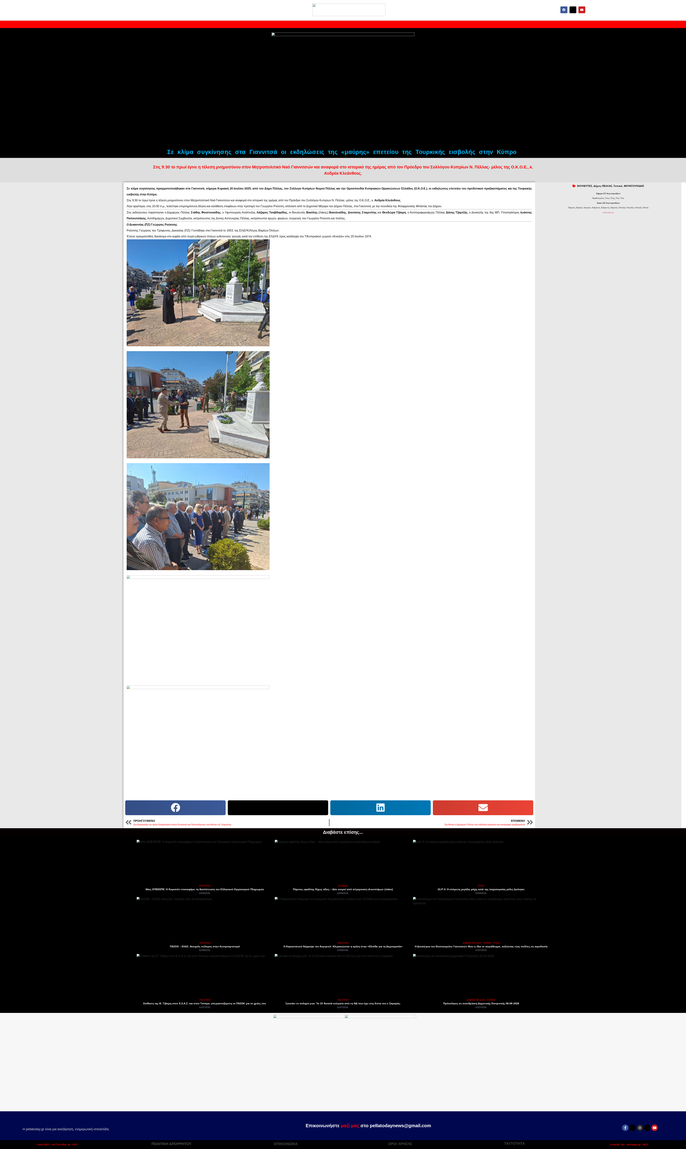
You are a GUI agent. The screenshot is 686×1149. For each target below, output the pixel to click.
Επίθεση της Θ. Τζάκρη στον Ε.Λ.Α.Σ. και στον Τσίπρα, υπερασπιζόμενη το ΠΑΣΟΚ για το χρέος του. (204, 1003)
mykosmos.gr (608, 212)
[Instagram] (640, 1128)
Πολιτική (204, 943)
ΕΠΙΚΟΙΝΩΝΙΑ (286, 1144)
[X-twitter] (573, 9)
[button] (175, 807)
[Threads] (647, 1128)
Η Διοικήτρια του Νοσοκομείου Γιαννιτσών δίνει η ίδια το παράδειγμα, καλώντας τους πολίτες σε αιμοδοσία (481, 946)
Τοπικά (617, 186)
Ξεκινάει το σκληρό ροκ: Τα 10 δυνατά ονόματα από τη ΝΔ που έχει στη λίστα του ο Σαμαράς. (343, 1003)
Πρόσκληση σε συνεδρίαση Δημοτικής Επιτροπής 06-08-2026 (481, 1003)
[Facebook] (563, 9)
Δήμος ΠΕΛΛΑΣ (602, 186)
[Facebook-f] (625, 1128)
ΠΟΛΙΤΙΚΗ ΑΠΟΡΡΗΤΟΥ (171, 1144)
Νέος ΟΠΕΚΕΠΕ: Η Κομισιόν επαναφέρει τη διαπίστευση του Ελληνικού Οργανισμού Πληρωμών (205, 889)
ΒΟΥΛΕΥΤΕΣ (584, 186)
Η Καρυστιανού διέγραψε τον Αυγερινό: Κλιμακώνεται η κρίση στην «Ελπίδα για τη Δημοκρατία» (343, 946)
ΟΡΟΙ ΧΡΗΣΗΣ (400, 1144)
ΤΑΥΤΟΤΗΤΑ (514, 1143)
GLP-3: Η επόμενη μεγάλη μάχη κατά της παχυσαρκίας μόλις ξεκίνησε (481, 889)
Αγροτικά (205, 885)
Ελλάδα (343, 885)
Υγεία (481, 885)
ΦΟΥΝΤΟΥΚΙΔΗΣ (634, 186)
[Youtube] (581, 9)
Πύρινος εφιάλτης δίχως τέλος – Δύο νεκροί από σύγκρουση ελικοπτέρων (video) (343, 889)
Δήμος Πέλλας (472, 943)
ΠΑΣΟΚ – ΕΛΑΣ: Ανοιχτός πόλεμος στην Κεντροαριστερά (205, 946)
